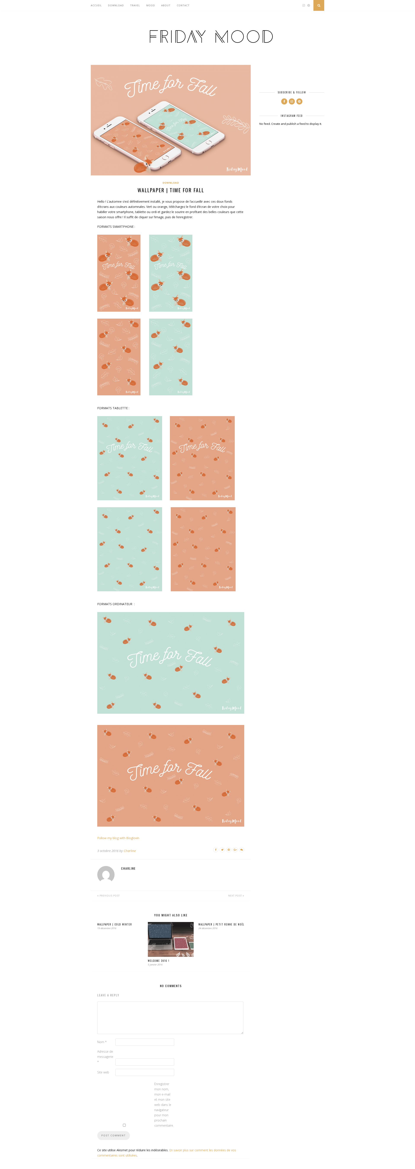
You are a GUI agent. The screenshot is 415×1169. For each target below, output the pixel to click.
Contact (183, 5)
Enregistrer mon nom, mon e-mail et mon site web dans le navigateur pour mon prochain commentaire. (163, 1104)
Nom (102, 1042)
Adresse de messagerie (105, 1056)
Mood (150, 5)
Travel (135, 5)
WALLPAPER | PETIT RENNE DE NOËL (221, 924)
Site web (103, 1072)
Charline (130, 850)
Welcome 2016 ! (158, 960)
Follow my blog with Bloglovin (118, 838)
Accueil (96, 5)
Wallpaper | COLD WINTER (114, 924)
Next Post (235, 895)
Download (116, 5)
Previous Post (109, 895)
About (166, 5)
